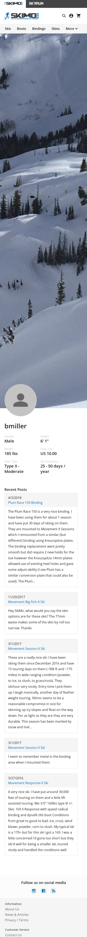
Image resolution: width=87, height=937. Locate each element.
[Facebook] (43, 891)
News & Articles (17, 914)
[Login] (72, 16)
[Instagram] (34, 891)
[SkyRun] (36, 4)
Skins (56, 28)
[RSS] (53, 891)
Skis (8, 28)
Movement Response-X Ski (28, 783)
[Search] (65, 16)
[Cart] (80, 16)
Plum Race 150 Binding (25, 502)
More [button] (70, 28)
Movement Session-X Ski (26, 648)
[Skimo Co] (22, 19)
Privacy (10, 920)
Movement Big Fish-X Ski (26, 602)
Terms (24, 920)
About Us (12, 909)
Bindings (39, 28)
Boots (21, 28)
